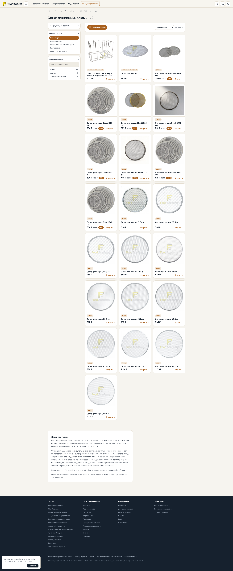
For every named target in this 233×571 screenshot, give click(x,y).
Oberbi (64, 73)
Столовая (87, 533)
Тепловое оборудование (57, 512)
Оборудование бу (54, 540)
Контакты (122, 505)
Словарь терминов (161, 512)
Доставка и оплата (125, 509)
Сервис (121, 516)
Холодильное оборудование (59, 516)
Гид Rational (73, 4)
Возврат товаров (124, 512)
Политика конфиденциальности (59, 557)
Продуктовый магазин (91, 522)
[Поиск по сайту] (217, 3)
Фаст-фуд (86, 505)
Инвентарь (59, 11)
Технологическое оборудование (60, 529)
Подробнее (27, 561)
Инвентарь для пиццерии (74, 11)
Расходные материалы (59, 51)
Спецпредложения (90, 4)
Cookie (91, 557)
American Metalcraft (64, 77)
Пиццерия (87, 512)
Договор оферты (80, 557)
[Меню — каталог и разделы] (26, 3)
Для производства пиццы (57, 522)
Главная (51, 11)
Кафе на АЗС (88, 516)
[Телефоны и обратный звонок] (222, 3)
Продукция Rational (40, 4)
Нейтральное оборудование (59, 519)
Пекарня (86, 536)
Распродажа (55, 48)
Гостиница (87, 519)
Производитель (56, 59)
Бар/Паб (86, 529)
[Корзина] (228, 3)
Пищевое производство (92, 526)
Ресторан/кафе (89, 509)
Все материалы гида (161, 505)
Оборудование (56, 41)
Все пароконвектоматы (163, 509)
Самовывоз (122, 522)
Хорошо (33, 566)
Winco (64, 70)
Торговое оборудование (57, 533)
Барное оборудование (56, 526)
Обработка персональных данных (109, 557)
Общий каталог (58, 4)
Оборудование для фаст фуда (62, 44)
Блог (120, 519)
